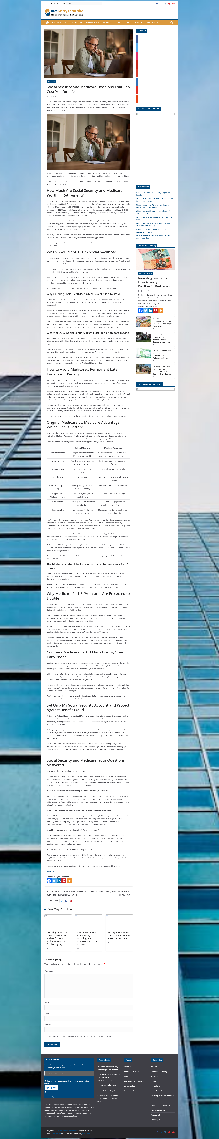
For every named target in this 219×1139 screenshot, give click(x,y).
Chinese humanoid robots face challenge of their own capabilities (108, 1098)
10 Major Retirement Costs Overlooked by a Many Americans (119, 935)
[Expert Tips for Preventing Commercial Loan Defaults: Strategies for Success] (143, 323)
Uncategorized (156, 1120)
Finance (138, 22)
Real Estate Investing (159, 1110)
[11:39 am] (154, 328)
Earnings (154, 1076)
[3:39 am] (48, 948)
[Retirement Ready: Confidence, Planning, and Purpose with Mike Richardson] (88, 916)
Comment (49, 971)
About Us (127, 1067)
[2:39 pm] (154, 376)
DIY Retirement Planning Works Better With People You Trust (110, 893)
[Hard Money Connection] (47, 22)
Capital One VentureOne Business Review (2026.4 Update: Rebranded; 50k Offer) (67, 893)
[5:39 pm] (109, 942)
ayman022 (54, 97)
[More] (69, 880)
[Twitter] (54, 880)
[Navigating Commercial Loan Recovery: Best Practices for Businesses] (155, 259)
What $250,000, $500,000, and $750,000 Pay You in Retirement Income (108, 1077)
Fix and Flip (77, 22)
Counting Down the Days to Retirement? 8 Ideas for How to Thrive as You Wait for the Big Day (58, 938)
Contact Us (150, 22)
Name (47, 1002)
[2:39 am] (48, 96)
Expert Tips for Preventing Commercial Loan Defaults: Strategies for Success (162, 322)
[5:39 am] (154, 360)
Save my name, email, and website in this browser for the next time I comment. (81, 1036)
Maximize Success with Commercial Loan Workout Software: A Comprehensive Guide (162, 338)
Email (47, 1013)
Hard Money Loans (60, 22)
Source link (51, 871)
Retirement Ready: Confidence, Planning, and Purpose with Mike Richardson (87, 938)
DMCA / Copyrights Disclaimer (135, 1081)
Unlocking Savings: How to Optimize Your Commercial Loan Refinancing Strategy (162, 354)
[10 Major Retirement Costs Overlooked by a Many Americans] (119, 916)
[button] (156, 22)
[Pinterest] (63, 880)
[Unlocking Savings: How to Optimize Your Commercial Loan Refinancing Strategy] (143, 355)
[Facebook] (49, 880)
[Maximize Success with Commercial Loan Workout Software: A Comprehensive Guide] (143, 339)
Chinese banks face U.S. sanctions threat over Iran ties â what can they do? (107, 1088)
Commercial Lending (145, 273)
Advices (128, 22)
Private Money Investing (160, 1105)
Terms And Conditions (133, 1091)
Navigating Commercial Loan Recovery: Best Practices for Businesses (154, 282)
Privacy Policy (129, 1086)
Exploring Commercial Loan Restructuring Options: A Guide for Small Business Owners (162, 370)
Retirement (51, 81)
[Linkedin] (59, 880)
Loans (118, 22)
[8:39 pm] (154, 344)
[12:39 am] (78, 948)
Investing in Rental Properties (98, 22)
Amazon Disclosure (131, 1071)
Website (47, 1024)
